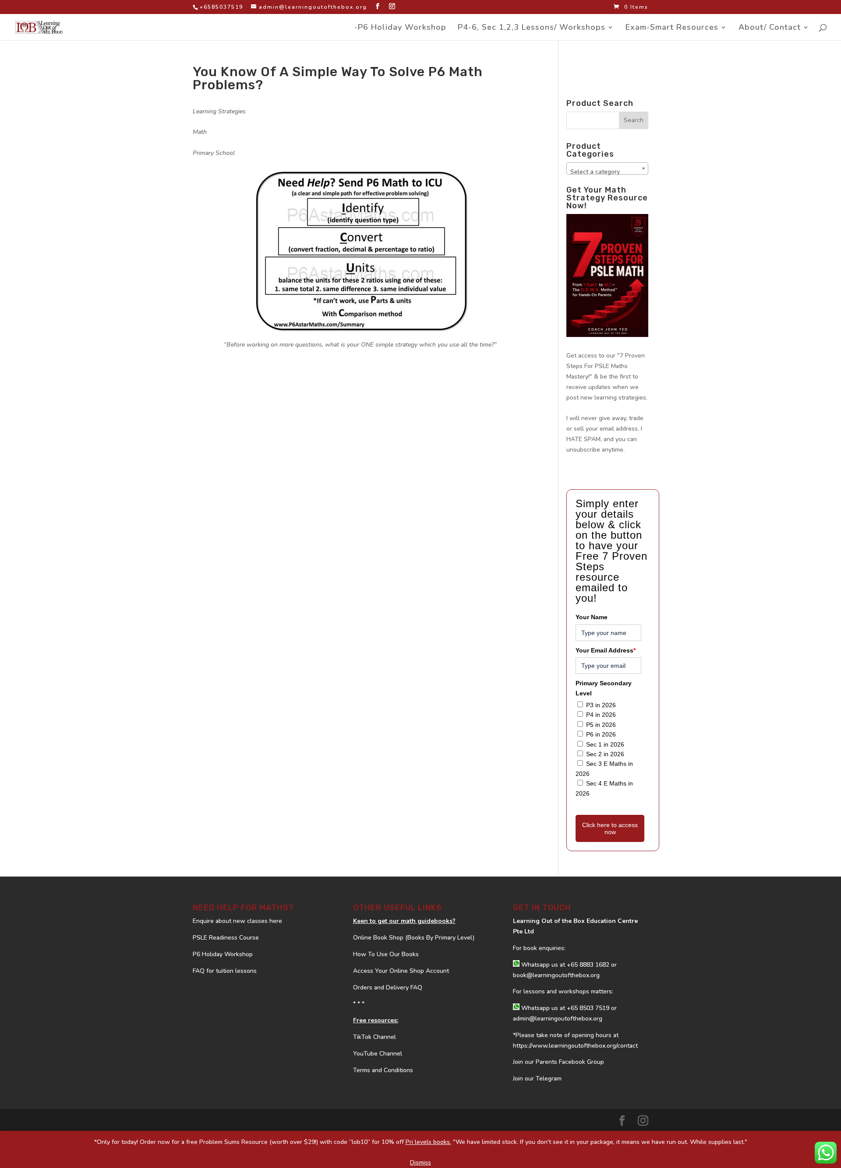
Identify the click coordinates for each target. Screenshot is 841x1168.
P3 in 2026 (601, 705)
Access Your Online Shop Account (401, 971)
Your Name (592, 617)
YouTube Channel (377, 1053)
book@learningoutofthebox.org (556, 975)
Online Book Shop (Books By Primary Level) (413, 937)
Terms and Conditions (383, 1070)
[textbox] (607, 172)
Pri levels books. (428, 1142)
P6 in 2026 (601, 734)
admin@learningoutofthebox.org (557, 1018)
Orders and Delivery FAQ (387, 987)
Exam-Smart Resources (671, 28)
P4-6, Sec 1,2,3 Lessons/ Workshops (531, 28)
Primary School (214, 153)
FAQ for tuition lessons (225, 971)
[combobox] (607, 168)
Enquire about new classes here (237, 921)
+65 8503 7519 (588, 1008)
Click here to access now (610, 828)
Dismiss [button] (420, 1162)
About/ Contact (770, 28)
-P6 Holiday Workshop (400, 28)
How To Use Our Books (386, 954)
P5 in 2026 (601, 724)
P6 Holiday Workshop (223, 954)
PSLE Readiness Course (226, 937)
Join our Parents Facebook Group (558, 1062)
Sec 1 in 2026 (605, 744)
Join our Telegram (537, 1078)
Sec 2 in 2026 (605, 754)
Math (200, 132)
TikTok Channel (374, 1037)
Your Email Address (606, 650)
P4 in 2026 (601, 714)
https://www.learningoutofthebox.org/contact (575, 1046)
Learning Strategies (219, 111)
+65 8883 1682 (588, 965)
